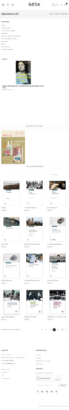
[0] (65, 5)
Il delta (3, 207)
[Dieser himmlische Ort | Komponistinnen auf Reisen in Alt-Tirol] (23, 72)
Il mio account (5, 369)
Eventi (4, 59)
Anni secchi (4, 244)
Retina (3, 44)
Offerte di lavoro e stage (43, 361)
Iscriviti (63, 385)
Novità (3, 25)
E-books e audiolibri (7, 49)
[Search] (62, 5)
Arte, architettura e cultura (9, 38)
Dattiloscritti (39, 364)
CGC (2, 375)
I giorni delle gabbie (7, 317)
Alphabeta (4, 41)
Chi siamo (39, 358)
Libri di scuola (5, 46)
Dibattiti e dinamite (30, 317)
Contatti (38, 355)
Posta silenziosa (52, 207)
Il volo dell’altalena (30, 207)
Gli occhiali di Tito (53, 280)
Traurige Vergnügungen (54, 244)
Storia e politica (6, 28)
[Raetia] (34, 4)
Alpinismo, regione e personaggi (11, 36)
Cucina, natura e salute (8, 30)
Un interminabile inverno (32, 280)
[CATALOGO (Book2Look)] (13, 147)
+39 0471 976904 (9, 360)
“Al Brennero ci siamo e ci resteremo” (57, 317)
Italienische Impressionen (32, 244)
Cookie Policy (5, 378)
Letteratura (4, 33)
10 (62, 329)
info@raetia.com (10, 363)
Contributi (4, 372)
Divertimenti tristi (6, 280)
